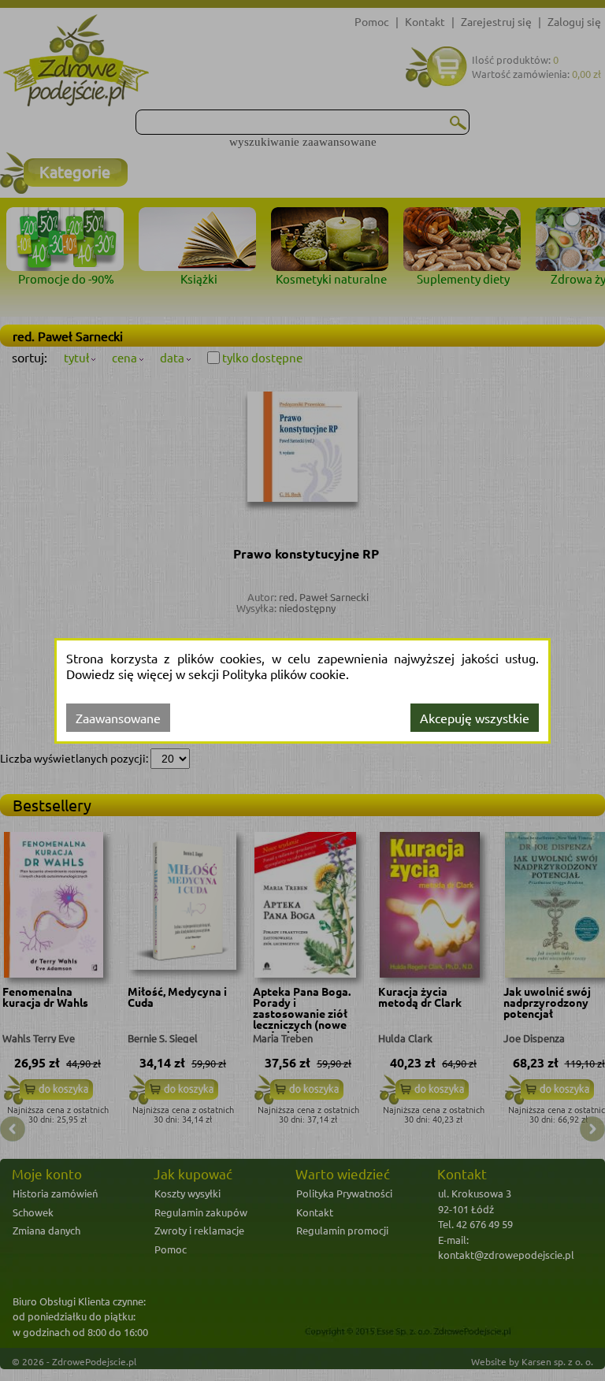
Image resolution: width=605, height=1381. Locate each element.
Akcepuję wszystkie (474, 718)
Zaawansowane (118, 718)
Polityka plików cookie (284, 673)
